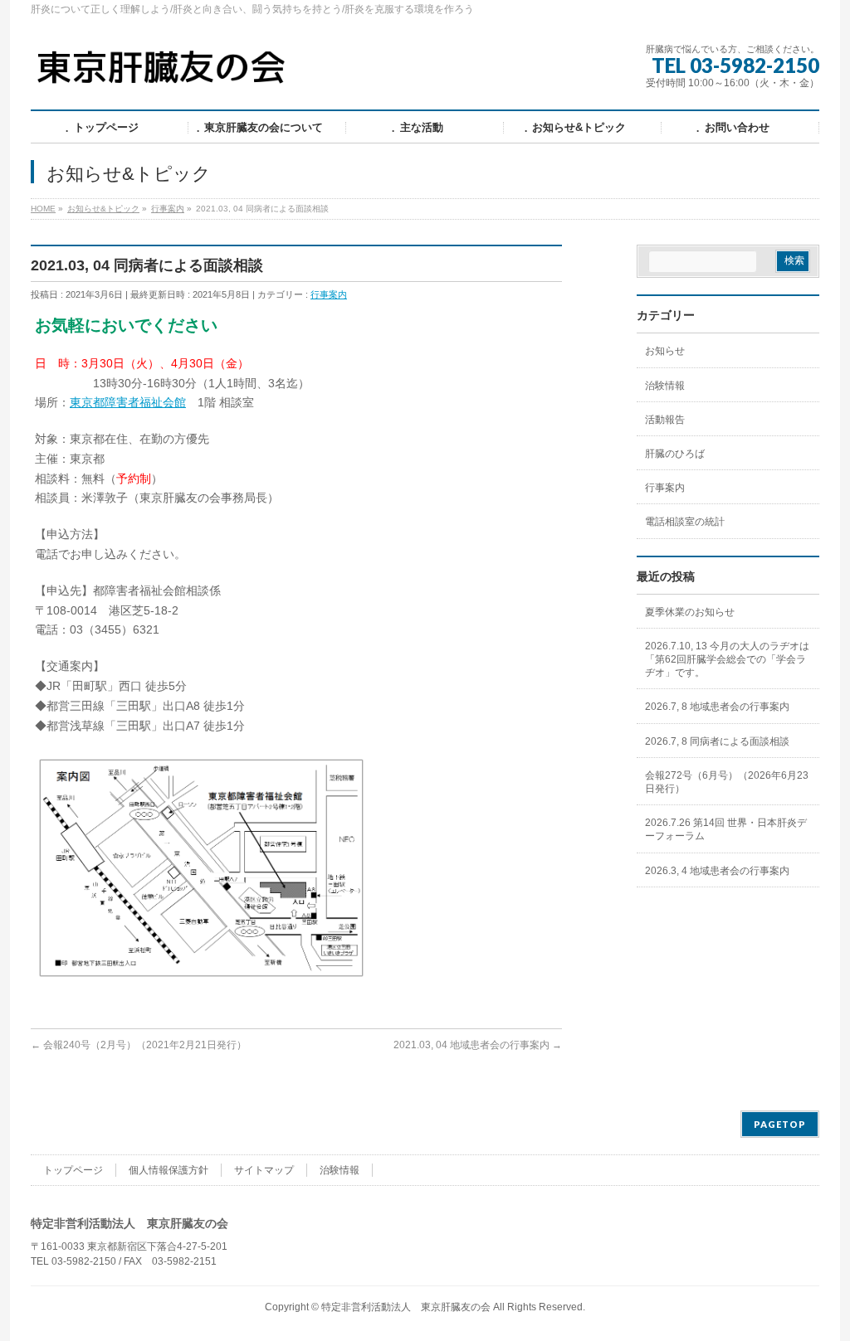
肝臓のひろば (675, 453)
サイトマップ (264, 1170)
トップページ (73, 1170)
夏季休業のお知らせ (690, 612)
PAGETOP (780, 1124)
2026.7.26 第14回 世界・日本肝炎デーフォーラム (726, 829)
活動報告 (665, 419)
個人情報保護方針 (168, 1170)
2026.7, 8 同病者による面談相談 (717, 741)
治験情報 (665, 385)
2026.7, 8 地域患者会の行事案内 (717, 706)
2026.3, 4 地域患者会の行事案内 (717, 871)
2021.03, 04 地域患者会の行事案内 (477, 1045)
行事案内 (328, 294)
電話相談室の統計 (685, 521)
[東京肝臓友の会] (165, 74)
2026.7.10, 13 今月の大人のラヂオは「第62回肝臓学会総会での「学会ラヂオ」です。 (727, 659)
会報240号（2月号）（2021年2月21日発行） (139, 1045)
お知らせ (665, 351)
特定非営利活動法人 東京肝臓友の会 (406, 1307)
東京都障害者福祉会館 (128, 402)
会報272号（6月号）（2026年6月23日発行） (726, 782)
